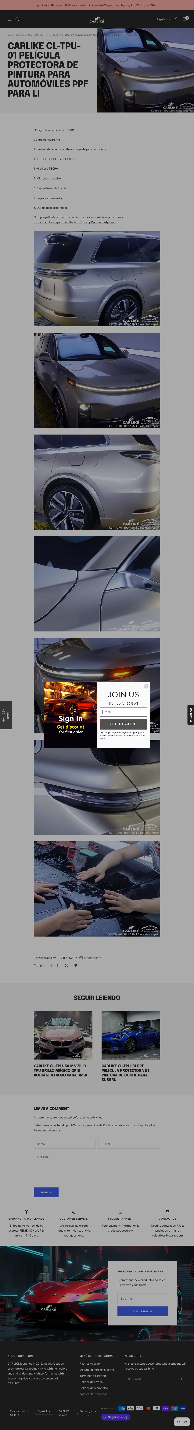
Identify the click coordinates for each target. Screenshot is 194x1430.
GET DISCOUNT (123, 724)
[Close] (146, 686)
